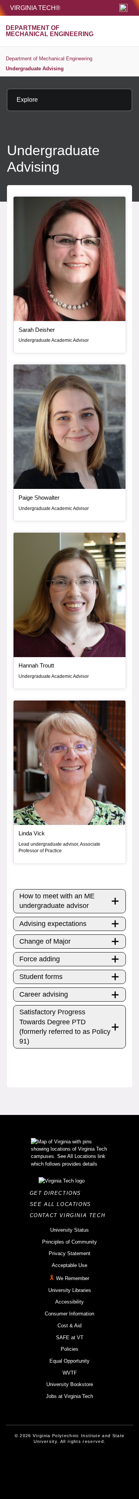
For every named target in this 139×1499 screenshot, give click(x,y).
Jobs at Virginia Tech (69, 1396)
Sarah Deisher (37, 329)
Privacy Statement (69, 1253)
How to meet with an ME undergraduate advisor (57, 900)
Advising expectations (52, 924)
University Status (69, 1230)
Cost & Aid (69, 1325)
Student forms (41, 977)
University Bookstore (69, 1384)
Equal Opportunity (69, 1361)
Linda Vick (32, 833)
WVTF (70, 1373)
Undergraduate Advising (35, 68)
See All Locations (62, 1204)
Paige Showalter (39, 497)
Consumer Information (69, 1314)
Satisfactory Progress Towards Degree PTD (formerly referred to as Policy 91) (64, 1026)
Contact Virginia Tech (70, 1215)
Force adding (39, 959)
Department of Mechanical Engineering (49, 58)
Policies (69, 1349)
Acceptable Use (69, 1265)
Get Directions (58, 1193)
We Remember (72, 1278)
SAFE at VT (69, 1337)
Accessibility (69, 1302)
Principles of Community (69, 1242)
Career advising (43, 994)
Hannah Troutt (36, 665)
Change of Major (45, 941)
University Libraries (69, 1290)
